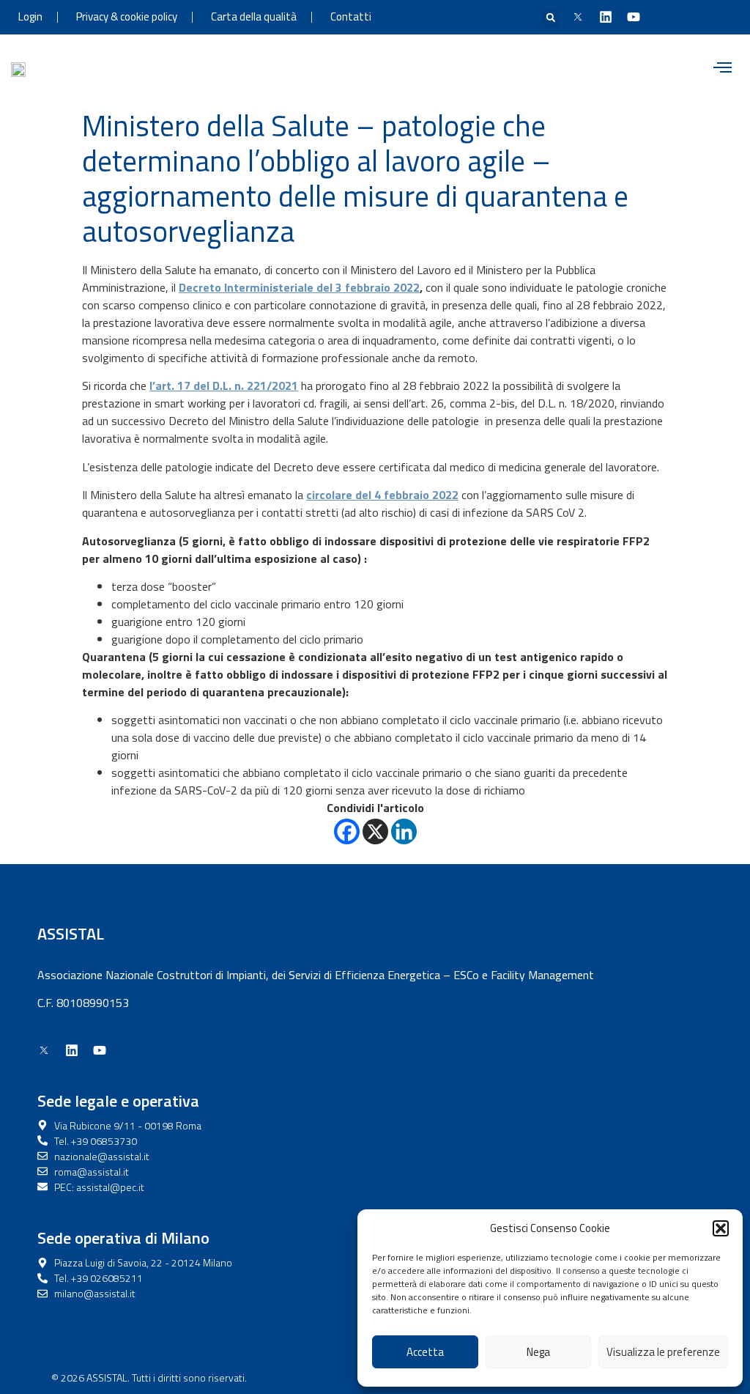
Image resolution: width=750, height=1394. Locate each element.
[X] (375, 831)
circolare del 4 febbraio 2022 (382, 495)
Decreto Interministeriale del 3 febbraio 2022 (299, 287)
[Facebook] (347, 831)
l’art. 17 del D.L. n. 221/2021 (223, 385)
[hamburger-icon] (722, 69)
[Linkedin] (605, 16)
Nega (538, 1351)
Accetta (425, 1351)
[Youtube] (633, 16)
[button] (720, 1228)
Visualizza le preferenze (663, 1351)
